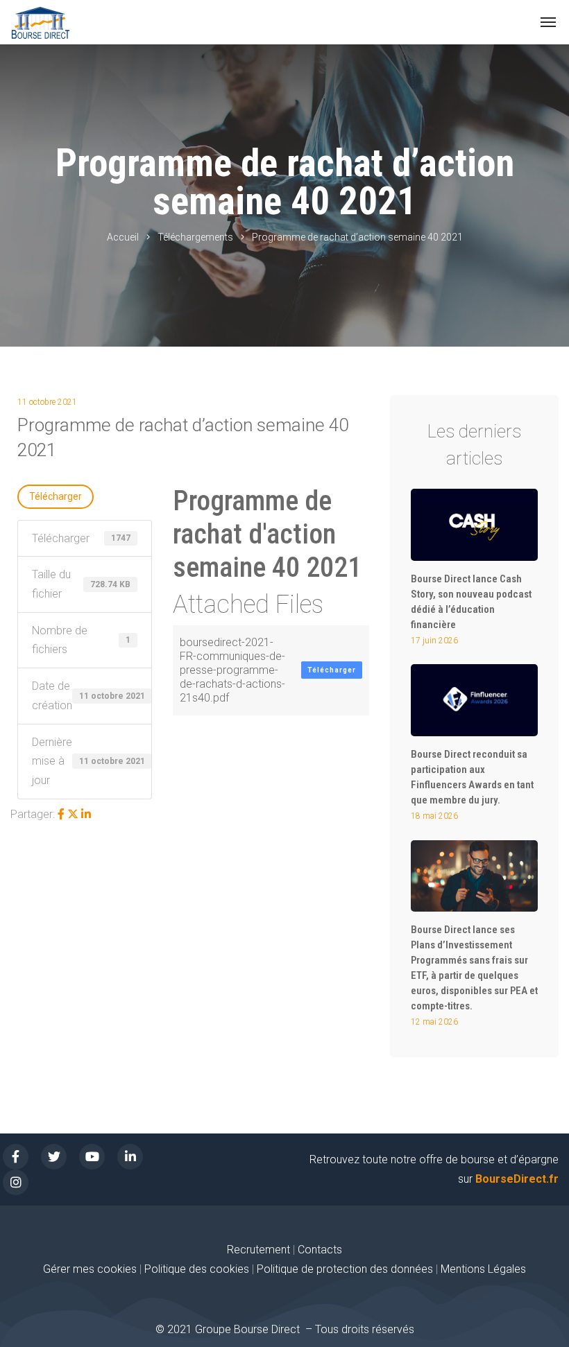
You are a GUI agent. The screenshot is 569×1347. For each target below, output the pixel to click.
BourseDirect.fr (517, 1178)
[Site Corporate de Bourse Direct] (40, 22)
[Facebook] (61, 814)
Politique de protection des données (345, 1269)
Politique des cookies (198, 1269)
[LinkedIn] (86, 814)
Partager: (32, 814)
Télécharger (55, 496)
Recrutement (258, 1249)
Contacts (320, 1249)
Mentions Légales (483, 1269)
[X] (72, 814)
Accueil (123, 237)
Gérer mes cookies (90, 1269)
